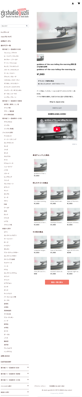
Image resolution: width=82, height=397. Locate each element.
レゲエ (6, 221)
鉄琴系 (6, 324)
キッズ (6, 146)
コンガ (6, 286)
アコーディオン (8, 317)
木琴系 (6, 327)
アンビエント (8, 136)
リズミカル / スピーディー (12, 80)
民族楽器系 (7, 310)
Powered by (55, 393)
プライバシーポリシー (40, 386)
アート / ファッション (10, 63)
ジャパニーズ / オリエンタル (13, 90)
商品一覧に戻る (57, 282)
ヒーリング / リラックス (11, 56)
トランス (6, 218)
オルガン (6, 249)
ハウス (6, 170)
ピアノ (6, 232)
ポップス (6, 194)
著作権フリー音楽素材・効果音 (12, 101)
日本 (5, 211)
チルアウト (7, 156)
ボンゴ (6, 290)
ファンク (6, 180)
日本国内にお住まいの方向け (57, 114)
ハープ (6, 321)
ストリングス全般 (9, 259)
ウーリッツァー (8, 239)
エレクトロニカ (9, 143)
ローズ (6, 242)
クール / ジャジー (9, 73)
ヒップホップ (8, 177)
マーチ (6, 197)
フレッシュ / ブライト (10, 53)
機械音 (6, 341)
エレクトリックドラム (10, 273)
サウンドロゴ (8, 122)
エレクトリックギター (10, 256)
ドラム (6, 269)
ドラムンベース (8, 163)
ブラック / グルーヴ (10, 76)
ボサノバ (6, 187)
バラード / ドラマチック (11, 70)
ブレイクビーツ (9, 184)
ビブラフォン (8, 283)
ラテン (6, 201)
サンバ (6, 190)
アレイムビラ (8, 348)
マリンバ (6, 280)
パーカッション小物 (10, 297)
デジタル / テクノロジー (11, 83)
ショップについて (6, 36)
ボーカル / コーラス (10, 94)
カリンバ (6, 276)
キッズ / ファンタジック (11, 66)
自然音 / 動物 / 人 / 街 (11, 104)
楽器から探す (6, 228)
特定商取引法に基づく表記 (56, 386)
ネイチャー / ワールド (11, 59)
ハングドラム (8, 351)
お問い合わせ (5, 356)
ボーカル (7, 334)
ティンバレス (8, 293)
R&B (5, 204)
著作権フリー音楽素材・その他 (12, 118)
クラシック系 (8, 225)
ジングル (7, 125)
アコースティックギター (11, 252)
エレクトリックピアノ (10, 235)
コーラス (7, 300)
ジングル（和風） (9, 129)
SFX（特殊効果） (9, 114)
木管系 (6, 307)
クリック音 (7, 108)
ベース (6, 266)
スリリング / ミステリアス (12, 87)
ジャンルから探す (7, 132)
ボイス (6, 331)
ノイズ (6, 338)
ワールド (6, 207)
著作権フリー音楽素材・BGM (11, 49)
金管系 (6, 304)
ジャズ (6, 149)
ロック (6, 214)
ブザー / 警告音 (9, 111)
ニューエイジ (8, 167)
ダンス (6, 153)
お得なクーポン (6, 41)
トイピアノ (7, 245)
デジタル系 (7, 314)
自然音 (6, 345)
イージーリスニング (10, 139)
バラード (6, 173)
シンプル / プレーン (10, 97)
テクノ (6, 160)
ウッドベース (8, 263)
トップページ (5, 32)
